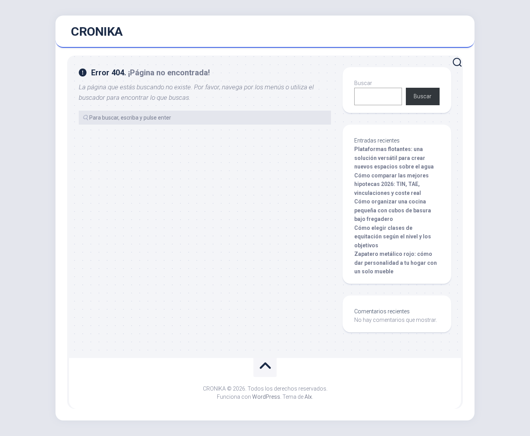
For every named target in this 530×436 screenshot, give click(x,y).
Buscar (363, 83)
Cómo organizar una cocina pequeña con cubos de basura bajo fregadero (392, 210)
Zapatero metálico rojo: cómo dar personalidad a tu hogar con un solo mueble (395, 262)
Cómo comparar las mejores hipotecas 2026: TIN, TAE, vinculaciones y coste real (391, 184)
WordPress (266, 397)
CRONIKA (97, 31)
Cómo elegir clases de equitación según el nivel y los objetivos (392, 236)
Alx (308, 397)
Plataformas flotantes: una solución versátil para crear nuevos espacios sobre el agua (394, 158)
